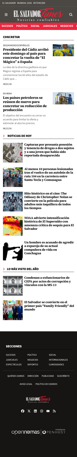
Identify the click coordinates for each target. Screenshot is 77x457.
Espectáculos (14, 364)
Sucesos (10, 355)
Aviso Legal (26, 384)
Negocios (32, 360)
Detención (39, 3)
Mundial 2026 (24, 3)
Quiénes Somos (16, 376)
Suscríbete (63, 376)
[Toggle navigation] (6, 14)
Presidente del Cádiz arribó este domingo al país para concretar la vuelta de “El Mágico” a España (26, 55)
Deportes (32, 364)
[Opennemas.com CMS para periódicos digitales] (38, 436)
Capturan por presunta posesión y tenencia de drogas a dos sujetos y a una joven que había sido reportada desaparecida (49, 150)
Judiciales (12, 360)
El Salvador (9, 3)
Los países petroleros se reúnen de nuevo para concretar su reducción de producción (25, 103)
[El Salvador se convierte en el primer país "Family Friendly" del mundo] (13, 310)
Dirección (32, 376)
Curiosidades (56, 364)
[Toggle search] (71, 14)
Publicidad (48, 376)
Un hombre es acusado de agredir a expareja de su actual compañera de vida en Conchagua (49, 247)
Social (52, 355)
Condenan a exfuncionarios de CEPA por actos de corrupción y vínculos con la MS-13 (47, 281)
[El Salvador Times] (38, 14)
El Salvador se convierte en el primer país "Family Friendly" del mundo (49, 306)
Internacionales (58, 360)
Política (32, 355)
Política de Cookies (46, 384)
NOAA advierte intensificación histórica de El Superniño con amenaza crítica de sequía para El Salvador (49, 223)
